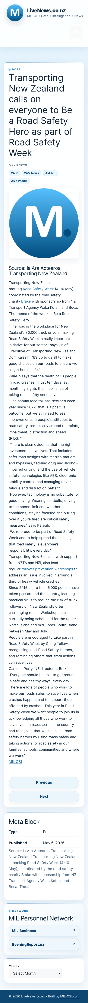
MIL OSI (15, 761)
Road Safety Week (38, 289)
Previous (44, 782)
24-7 (14, 173)
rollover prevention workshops (47, 569)
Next (44, 796)
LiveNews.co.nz (46, 10)
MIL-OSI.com (69, 996)
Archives (16, 965)
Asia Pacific (19, 181)
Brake (26, 301)
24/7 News (31, 173)
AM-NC (50, 173)
